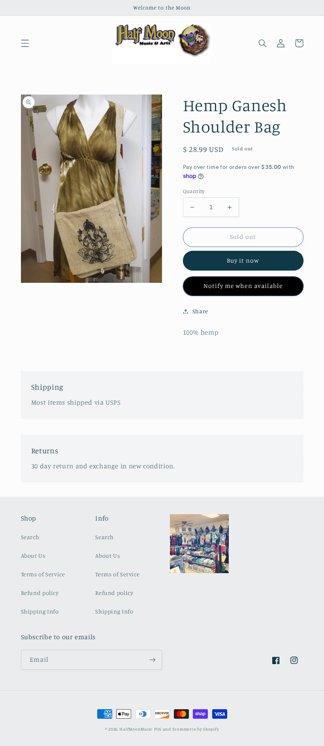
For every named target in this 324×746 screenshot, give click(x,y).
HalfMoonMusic (136, 729)
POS (158, 729)
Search (30, 537)
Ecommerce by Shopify (195, 729)
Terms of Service (43, 574)
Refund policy (40, 592)
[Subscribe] (152, 659)
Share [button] (200, 311)
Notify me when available (243, 286)
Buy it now (243, 260)
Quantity (194, 191)
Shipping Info (40, 611)
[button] (25, 43)
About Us (33, 555)
